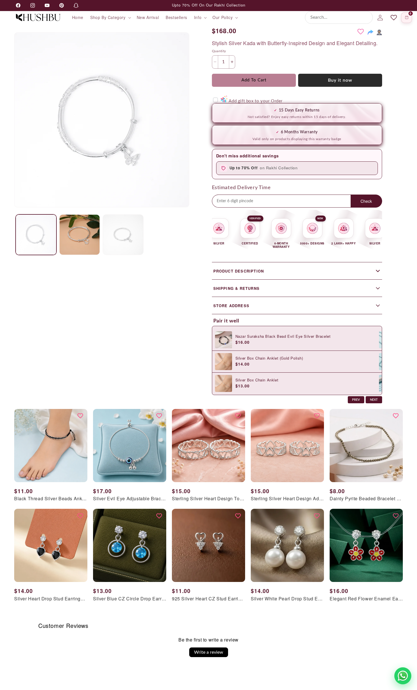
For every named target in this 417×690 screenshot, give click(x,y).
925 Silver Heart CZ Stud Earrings (208, 599)
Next (374, 399)
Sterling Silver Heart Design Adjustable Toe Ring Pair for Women (287, 499)
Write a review (208, 652)
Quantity (219, 51)
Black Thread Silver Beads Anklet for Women (50, 499)
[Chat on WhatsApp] (403, 676)
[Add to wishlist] (361, 31)
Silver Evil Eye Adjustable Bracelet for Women (129, 499)
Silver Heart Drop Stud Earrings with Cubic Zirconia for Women (50, 599)
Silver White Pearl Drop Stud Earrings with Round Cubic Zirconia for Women (287, 599)
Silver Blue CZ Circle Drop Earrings (129, 599)
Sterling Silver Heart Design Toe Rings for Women (208, 499)
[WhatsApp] (379, 32)
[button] (110, 17)
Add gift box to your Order (256, 101)
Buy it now (340, 80)
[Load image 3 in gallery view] (123, 234)
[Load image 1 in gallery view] (36, 234)
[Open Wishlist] (393, 17)
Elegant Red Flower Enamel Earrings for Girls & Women (366, 599)
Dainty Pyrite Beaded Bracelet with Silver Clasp (366, 499)
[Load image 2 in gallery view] (79, 234)
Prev (356, 399)
